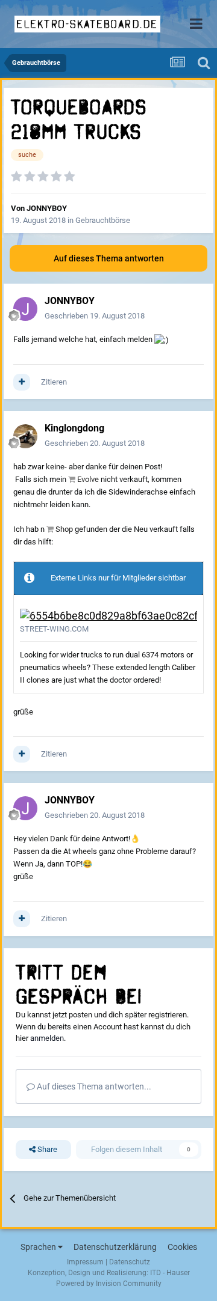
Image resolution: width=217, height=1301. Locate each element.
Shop (64, 529)
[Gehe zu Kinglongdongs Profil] (25, 436)
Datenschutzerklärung (115, 1247)
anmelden (47, 1038)
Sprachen (39, 1247)
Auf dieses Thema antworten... (93, 1086)
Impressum (85, 1262)
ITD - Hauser (170, 1273)
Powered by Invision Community (109, 1283)
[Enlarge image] (108, 615)
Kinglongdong (74, 428)
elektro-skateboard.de (87, 24)
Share (46, 1149)
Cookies (182, 1247)
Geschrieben (95, 315)
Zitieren (54, 381)
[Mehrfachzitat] (21, 382)
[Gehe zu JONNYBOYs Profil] (25, 309)
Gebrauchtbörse (102, 220)
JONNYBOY (47, 208)
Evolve (88, 479)
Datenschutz (129, 1262)
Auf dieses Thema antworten (109, 258)
